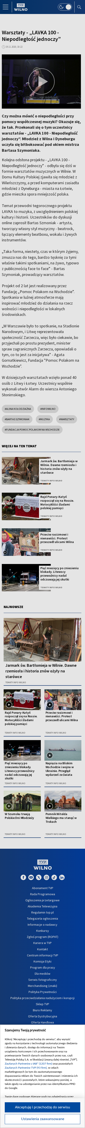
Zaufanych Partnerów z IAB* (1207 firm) (28, 1063)
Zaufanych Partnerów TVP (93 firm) (26, 1067)
